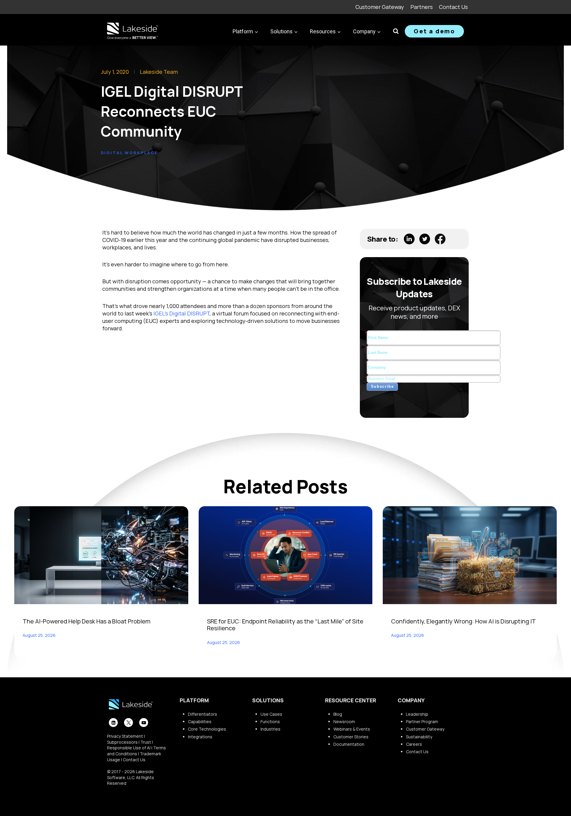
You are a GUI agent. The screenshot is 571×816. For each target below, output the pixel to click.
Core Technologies (207, 729)
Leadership (417, 714)
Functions (270, 721)
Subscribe (382, 386)
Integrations (200, 737)
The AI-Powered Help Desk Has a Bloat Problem (86, 621)
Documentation (348, 744)
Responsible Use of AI (128, 748)
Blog (337, 714)
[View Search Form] (396, 31)
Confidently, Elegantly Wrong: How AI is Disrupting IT (463, 621)
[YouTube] (143, 722)
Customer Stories (350, 737)
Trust (145, 742)
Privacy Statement (125, 736)
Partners (421, 6)
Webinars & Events (351, 729)
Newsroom (344, 721)
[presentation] (101, 555)
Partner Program (422, 721)
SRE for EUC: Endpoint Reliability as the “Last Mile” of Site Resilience (285, 625)
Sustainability (419, 737)
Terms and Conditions (136, 750)
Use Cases (271, 714)
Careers (414, 744)
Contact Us (453, 6)
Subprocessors (122, 742)
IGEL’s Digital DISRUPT (181, 313)
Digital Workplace (129, 152)
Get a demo (434, 31)
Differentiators (202, 714)
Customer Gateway (379, 6)
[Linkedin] (113, 722)
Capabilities (199, 721)
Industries (270, 729)
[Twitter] (128, 722)
